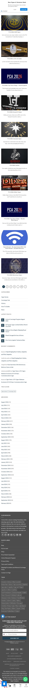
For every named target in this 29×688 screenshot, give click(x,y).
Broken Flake (5, 584)
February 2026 (5, 421)
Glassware (4, 598)
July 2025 (4, 443)
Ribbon (13, 608)
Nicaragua (19, 603)
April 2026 (4, 415)
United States (11, 611)
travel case (4, 611)
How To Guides (5, 306)
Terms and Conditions (7, 564)
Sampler (18, 608)
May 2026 (4, 411)
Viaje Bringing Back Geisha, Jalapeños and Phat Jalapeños (14, 359)
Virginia (17, 611)
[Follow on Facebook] (2, 534)
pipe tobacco (22, 605)
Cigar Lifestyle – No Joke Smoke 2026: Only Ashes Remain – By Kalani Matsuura (14, 247)
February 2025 (5, 459)
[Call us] (14, 534)
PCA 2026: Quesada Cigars (14, 138)
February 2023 (5, 503)
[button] (25, 679)
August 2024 (4, 478)
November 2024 (5, 468)
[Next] (25, 286)
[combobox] (5, 634)
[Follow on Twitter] (8, 534)
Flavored (8, 595)
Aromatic (4, 582)
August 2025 (4, 440)
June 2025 (4, 446)
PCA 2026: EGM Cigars (14, 32)
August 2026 (4, 402)
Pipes (17, 605)
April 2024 (4, 490)
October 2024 (5, 471)
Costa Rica (14, 589)
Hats (9, 598)
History (3, 303)
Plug (3, 608)
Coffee (8, 589)
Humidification (21, 598)
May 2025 (4, 449)
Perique (9, 605)
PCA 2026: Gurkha (14, 165)
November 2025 (5, 430)
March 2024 (4, 494)
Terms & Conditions (9, 641)
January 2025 (5, 462)
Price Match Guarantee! (8, 554)
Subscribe (23, 9)
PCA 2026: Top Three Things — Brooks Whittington (14, 219)
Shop (2, 545)
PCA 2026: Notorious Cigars (14, 275)
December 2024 (5, 465)
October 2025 (5, 433)
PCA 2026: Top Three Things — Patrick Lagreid (14, 85)
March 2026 (4, 418)
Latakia (13, 600)
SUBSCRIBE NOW (14, 638)
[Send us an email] (11, 534)
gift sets (19, 595)
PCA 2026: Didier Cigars (14, 192)
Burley (10, 584)
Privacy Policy (5, 561)
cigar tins (4, 589)
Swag (23, 608)
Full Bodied (13, 595)
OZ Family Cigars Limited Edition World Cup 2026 (16, 325)
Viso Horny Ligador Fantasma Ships (15, 340)
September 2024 (5, 475)
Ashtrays (9, 582)
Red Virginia (8, 608)
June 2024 (4, 484)
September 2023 (5, 500)
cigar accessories (17, 584)
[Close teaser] (10, 686)
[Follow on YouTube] (20, 534)
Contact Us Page (6, 572)
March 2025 (4, 456)
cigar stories (4, 391)
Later (15, 9)
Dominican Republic (16, 592)
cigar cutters (4, 587)
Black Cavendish (16, 582)
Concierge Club (5, 300)
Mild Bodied (13, 603)
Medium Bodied (5, 603)
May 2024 (4, 487)
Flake (3, 595)
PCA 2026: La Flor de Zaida (14, 58)
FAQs (2, 551)
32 (21, 286)
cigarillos (11, 587)
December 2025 (5, 427)
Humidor (4, 600)
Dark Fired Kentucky (6, 592)
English (24, 592)
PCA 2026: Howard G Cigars (14, 112)
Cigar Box (25, 584)
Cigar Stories (4, 297)
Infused (9, 600)
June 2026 (4, 408)
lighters (18, 600)
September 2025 (5, 437)
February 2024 (5, 497)
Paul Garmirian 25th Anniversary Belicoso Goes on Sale (13, 366)
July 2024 (4, 481)
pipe (13, 605)
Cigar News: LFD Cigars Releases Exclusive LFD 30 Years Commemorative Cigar (13, 373)
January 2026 (5, 424)
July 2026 (4, 405)
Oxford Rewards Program (8, 558)
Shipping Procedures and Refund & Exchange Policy (13, 568)
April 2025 (4, 452)
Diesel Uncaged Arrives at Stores (14, 335)
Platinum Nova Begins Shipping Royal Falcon (15, 330)
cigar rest (16, 587)
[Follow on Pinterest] (17, 534)
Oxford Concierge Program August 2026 (15, 320)
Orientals (4, 605)
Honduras (14, 598)
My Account (4, 548)
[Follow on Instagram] (5, 534)
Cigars (21, 587)
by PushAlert (4, 11)
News (2, 309)
